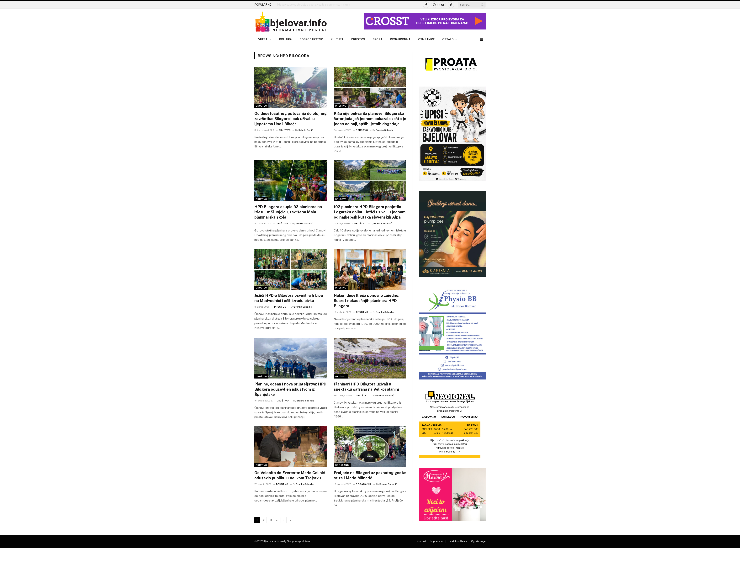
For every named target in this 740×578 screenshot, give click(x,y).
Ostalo (448, 39)
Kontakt (421, 541)
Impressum (437, 541)
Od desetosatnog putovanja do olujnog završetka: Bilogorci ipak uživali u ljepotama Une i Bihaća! (290, 118)
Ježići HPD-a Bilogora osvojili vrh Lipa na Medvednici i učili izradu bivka (288, 298)
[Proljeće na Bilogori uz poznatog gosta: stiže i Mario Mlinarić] (370, 446)
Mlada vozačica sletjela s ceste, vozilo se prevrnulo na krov (313, 4)
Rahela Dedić (306, 130)
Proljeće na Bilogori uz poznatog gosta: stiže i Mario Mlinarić (370, 475)
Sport (377, 39)
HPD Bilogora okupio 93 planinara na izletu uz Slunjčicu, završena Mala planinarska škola (288, 212)
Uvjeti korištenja (457, 541)
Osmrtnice (426, 39)
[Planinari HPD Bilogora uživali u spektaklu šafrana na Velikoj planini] (370, 358)
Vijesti (263, 39)
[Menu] (481, 39)
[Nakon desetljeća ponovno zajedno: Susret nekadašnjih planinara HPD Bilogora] (370, 269)
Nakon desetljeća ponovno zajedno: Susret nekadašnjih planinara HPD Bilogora (366, 300)
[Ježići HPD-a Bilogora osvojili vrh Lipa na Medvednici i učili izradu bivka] (290, 269)
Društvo (358, 39)
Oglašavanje (478, 541)
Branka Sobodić (385, 130)
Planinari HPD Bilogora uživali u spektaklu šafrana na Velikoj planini (366, 387)
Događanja (342, 465)
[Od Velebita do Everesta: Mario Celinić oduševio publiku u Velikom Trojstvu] (290, 446)
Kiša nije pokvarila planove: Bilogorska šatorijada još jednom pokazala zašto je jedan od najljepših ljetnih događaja (370, 118)
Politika (285, 39)
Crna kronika (400, 39)
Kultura (337, 39)
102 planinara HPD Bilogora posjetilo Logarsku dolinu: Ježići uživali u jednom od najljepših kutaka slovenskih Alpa (369, 212)
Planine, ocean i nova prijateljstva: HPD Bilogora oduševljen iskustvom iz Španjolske (290, 389)
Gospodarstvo (311, 39)
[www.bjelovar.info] (291, 21)
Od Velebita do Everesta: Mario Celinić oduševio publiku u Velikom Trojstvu (289, 475)
